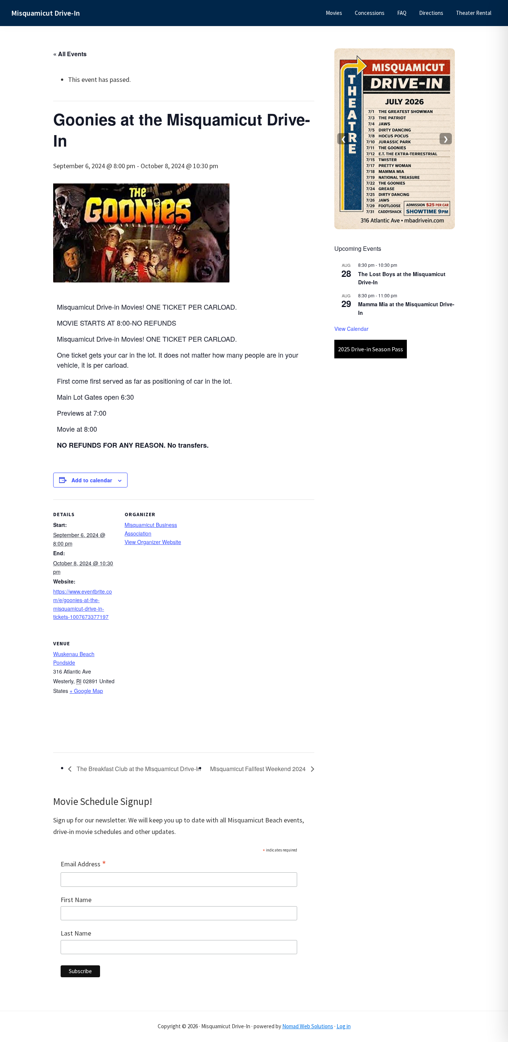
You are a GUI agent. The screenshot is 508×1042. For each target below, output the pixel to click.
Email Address (83, 864)
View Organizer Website (153, 542)
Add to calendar (91, 480)
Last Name (76, 933)
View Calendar (351, 328)
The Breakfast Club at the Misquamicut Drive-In (138, 768)
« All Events (70, 53)
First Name (76, 899)
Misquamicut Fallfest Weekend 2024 (258, 768)
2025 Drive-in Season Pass (370, 349)
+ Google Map (86, 690)
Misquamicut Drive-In (45, 12)
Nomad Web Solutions (307, 1026)
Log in (344, 1026)
